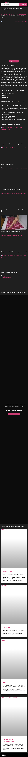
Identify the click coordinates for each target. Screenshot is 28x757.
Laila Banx (6, 682)
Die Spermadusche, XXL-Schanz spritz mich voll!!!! (14, 252)
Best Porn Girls (4, 14)
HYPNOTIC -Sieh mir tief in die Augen (10, 189)
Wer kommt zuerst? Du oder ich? (9, 272)
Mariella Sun (7, 571)
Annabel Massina (23, 14)
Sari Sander (7, 627)
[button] (21, 1)
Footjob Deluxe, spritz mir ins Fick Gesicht (11, 231)
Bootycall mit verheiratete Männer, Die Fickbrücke (13, 144)
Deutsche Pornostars (13, 14)
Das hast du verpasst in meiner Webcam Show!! (13, 292)
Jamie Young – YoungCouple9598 (9, 740)
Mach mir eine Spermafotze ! (8, 164)
